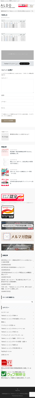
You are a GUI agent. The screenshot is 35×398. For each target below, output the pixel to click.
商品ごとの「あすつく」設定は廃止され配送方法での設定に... (21, 162)
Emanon (21, 395)
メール (3, 101)
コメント (4, 78)
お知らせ (5, 354)
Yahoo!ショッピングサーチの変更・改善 (14, 341)
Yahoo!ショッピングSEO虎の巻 (11, 348)
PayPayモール (6, 351)
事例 (3, 322)
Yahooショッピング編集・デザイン (12, 338)
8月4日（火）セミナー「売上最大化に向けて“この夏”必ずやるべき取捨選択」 (16, 280)
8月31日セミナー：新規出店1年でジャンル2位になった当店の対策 (16, 261)
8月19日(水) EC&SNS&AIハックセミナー (13, 267)
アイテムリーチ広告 (8, 325)
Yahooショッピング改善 (9, 345)
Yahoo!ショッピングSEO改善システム (13, 319)
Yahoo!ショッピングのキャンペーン (13, 328)
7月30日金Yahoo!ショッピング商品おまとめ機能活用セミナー (16, 273)
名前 (3, 95)
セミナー (5, 312)
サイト (3, 108)
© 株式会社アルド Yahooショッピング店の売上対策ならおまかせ (17, 393)
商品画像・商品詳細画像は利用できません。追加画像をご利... (21, 152)
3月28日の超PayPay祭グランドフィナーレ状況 (21, 182)
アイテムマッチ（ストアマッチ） (12, 335)
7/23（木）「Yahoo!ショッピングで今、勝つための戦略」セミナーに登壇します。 (16, 288)
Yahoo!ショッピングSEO (9, 332)
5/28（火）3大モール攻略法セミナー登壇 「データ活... (21, 172)
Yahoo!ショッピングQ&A (9, 315)
